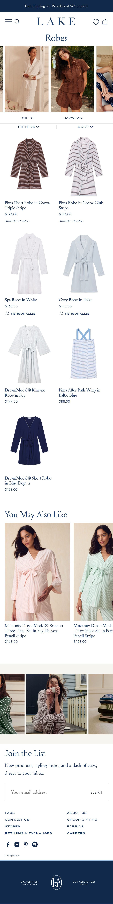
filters (26, 127)
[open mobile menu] (8, 21)
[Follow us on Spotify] (35, 844)
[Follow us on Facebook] (8, 844)
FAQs (10, 813)
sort (83, 127)
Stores (12, 826)
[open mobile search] (17, 21)
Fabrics (75, 826)
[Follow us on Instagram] (17, 844)
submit (96, 792)
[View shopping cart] (104, 22)
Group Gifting (82, 819)
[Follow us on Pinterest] (26, 844)
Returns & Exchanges (28, 833)
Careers (76, 833)
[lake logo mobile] (56, 24)
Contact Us (17, 819)
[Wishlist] (95, 24)
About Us (77, 813)
